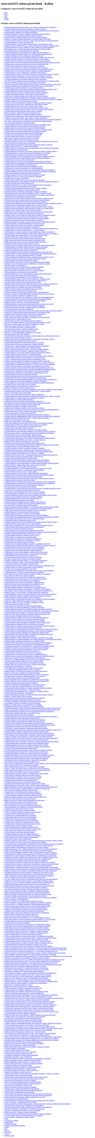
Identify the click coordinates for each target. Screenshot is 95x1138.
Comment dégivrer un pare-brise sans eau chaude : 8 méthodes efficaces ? (26, 654)
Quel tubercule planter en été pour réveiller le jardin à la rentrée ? (23, 35)
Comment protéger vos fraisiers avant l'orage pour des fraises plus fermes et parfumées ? (30, 481)
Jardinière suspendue (10, 1124)
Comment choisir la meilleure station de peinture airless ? (21, 748)
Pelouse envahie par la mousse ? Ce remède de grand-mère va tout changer (26, 968)
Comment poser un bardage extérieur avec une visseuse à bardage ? (24, 87)
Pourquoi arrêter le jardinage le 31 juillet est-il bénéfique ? (21, 32)
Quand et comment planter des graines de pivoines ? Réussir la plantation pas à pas (28, 943)
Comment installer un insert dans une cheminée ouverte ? (21, 780)
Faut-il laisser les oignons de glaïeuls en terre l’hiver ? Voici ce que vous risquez (27, 974)
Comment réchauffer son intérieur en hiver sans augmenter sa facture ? (25, 493)
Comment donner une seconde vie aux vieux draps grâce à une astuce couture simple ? (29, 195)
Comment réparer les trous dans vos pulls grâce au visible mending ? (24, 225)
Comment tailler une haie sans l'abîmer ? (16, 149)
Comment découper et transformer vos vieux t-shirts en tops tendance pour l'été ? (28, 76)
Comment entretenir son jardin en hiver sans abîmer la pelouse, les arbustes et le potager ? (30, 594)
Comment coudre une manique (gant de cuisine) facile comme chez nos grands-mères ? (29, 245)
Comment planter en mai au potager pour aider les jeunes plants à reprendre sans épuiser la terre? (32, 488)
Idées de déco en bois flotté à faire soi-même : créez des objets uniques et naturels (28, 996)
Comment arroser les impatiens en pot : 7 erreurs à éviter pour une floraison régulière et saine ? (32, 45)
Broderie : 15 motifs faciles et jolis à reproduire (18, 696)
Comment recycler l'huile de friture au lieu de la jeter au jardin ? (23, 210)
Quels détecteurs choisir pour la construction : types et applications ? (24, 706)
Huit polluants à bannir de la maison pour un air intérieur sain (22, 404)
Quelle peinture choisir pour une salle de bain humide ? (20, 818)
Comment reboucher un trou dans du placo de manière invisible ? (23, 1021)
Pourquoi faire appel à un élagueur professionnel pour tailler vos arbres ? (25, 966)
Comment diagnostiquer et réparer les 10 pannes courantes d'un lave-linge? (26, 745)
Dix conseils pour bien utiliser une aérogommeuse (19, 309)
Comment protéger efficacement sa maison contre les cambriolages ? (24, 527)
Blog (5, 1129)
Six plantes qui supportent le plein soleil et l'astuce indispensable (23, 134)
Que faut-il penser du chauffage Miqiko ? (16, 1099)
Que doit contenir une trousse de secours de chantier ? (20, 143)
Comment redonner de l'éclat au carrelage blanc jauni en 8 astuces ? (24, 411)
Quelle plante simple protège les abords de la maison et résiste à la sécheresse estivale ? (29, 156)
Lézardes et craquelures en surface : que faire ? (18, 1072)
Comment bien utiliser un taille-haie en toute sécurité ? (20, 520)
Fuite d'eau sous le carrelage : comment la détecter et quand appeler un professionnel (29, 433)
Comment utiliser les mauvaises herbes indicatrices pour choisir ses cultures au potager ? (30, 431)
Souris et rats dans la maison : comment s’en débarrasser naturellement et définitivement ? (30, 973)
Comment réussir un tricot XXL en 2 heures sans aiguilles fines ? (23, 606)
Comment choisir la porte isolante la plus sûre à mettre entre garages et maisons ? (28, 1114)
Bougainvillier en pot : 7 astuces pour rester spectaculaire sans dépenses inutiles (27, 49)
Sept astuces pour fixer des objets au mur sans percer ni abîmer (22, 282)
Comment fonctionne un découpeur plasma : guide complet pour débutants (26, 758)
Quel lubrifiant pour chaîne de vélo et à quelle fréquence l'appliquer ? (24, 305)
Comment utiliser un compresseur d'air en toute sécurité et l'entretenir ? (25, 128)
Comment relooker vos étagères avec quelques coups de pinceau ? (23, 567)
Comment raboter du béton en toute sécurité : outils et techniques (23, 111)
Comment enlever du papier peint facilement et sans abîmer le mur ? (24, 584)
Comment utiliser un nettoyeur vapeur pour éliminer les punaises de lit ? (25, 377)
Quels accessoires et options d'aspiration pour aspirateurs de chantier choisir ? (27, 632)
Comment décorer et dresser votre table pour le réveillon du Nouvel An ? (25, 726)
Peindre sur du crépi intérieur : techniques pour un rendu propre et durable (26, 909)
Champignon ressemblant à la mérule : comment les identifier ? (22, 1067)
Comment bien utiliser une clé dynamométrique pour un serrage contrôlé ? (26, 649)
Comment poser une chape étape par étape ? (17, 334)
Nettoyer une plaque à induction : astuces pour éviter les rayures (23, 988)
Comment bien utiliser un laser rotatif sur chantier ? (19, 715)
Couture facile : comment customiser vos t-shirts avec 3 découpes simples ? (26, 96)
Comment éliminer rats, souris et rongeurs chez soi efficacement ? (23, 237)
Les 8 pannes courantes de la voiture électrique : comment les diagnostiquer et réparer (29, 646)
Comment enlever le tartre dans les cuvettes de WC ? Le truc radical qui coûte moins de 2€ (30, 951)
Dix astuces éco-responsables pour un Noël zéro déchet (20, 458)
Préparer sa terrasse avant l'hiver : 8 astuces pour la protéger (21, 302)
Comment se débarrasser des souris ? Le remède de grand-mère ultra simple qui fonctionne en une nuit (34, 959)
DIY (5, 16)
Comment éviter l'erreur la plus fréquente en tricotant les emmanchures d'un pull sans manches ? (32, 62)
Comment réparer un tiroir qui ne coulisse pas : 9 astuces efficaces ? (24, 344)
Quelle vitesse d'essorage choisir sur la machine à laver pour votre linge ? (25, 510)
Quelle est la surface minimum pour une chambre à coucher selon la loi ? (25, 797)
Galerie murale (8, 1122)
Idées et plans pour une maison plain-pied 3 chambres (20, 636)
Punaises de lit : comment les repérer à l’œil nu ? (18, 985)
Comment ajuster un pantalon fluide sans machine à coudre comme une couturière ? (28, 631)
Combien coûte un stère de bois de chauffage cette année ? (21, 914)
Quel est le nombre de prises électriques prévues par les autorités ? (23, 1115)
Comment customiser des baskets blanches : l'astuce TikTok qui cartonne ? (26, 554)
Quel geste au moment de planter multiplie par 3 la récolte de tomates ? (25, 684)
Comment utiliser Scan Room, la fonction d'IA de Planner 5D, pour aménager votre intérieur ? (31, 611)
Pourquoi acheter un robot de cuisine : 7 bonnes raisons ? (21, 471)
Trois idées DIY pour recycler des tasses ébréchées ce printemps (23, 176)
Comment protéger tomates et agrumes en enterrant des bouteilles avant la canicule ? (29, 356)
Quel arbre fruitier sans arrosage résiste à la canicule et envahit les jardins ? (26, 235)
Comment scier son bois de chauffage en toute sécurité (20, 186)
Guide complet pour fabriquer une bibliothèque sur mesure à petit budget (25, 381)
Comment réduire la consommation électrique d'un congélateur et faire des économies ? (29, 599)
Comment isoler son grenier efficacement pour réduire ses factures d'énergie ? (27, 461)
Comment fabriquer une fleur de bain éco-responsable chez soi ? (23, 498)
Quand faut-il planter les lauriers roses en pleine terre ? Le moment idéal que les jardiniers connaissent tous (35, 949)
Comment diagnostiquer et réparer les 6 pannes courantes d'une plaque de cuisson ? (28, 694)
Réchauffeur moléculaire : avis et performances (18, 1057)
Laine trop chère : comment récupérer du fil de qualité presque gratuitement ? (26, 346)
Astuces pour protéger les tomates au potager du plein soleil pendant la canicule (27, 322)
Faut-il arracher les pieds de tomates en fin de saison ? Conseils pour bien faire (27, 929)
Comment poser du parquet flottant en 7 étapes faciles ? (20, 165)
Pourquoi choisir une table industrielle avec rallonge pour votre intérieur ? (25, 983)
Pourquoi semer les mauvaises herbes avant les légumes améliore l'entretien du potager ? (30, 369)
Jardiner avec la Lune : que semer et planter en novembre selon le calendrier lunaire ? (29, 882)
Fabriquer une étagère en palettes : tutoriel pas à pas (19, 388)
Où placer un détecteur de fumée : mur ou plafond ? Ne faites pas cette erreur (26, 1025)
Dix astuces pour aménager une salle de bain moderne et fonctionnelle (24, 436)
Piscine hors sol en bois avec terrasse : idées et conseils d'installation (24, 1043)
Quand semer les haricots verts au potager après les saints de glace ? (24, 530)
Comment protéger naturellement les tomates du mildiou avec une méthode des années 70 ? (31, 284)
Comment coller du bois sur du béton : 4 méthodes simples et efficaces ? (25, 351)
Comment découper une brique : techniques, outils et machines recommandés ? (27, 450)
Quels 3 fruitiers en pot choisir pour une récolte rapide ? (20, 537)
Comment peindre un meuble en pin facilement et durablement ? (23, 538)
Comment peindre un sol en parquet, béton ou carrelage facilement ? (24, 267)
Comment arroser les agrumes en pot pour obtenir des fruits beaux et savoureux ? (28, 161)
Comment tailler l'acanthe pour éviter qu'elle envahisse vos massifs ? (24, 342)
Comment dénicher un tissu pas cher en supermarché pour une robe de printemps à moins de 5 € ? (33, 730)
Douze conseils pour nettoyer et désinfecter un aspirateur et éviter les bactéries (27, 317)
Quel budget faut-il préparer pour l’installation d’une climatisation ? (24, 1105)
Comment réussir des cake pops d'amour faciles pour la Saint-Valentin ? (25, 300)
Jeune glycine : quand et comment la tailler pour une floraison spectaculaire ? (26, 969)
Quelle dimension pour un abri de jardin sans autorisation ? (21, 837)
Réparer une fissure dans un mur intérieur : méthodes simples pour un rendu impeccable (30, 1015)
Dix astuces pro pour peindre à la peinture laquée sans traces (22, 490)
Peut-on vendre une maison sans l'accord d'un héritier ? (20, 1080)
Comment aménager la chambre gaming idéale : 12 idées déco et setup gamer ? (27, 589)
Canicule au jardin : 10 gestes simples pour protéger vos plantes (22, 255)
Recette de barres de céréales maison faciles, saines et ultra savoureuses (25, 465)
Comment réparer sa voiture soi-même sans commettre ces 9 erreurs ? (24, 398)
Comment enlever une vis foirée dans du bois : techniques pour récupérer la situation (29, 1006)
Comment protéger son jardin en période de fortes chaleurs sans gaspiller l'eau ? (27, 124)
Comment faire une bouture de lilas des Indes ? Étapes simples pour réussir (26, 939)
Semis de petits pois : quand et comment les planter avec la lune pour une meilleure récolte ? (31, 981)
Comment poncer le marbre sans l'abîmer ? (16, 178)
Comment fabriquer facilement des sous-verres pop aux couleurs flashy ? (25, 280)
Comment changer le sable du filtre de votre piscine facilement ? (23, 1042)
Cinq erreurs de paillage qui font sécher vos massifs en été (21, 564)
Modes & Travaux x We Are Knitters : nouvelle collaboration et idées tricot (26, 592)
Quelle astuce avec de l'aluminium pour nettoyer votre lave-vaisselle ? (24, 492)
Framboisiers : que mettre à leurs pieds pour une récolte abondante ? (24, 971)
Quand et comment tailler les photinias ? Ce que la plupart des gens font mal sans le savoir (30, 963)
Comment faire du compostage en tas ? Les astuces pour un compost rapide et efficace (29, 1026)
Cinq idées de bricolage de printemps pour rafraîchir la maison (22, 347)
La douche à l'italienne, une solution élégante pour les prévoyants (23, 901)
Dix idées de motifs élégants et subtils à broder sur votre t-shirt (22, 533)
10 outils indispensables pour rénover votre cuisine (19, 500)
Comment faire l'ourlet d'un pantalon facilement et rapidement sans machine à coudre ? (29, 339)
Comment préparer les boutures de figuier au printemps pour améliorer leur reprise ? (28, 634)
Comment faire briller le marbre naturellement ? (18, 839)
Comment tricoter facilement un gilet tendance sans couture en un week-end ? (27, 366)
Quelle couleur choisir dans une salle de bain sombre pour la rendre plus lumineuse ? (29, 876)
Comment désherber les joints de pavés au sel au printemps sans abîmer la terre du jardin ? (30, 495)
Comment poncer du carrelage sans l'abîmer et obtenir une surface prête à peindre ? (28, 206)
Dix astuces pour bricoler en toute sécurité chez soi (19, 183)
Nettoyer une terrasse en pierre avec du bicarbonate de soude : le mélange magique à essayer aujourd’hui (34, 953)
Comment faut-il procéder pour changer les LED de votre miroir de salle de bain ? (28, 1093)
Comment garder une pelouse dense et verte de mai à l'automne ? (23, 557)
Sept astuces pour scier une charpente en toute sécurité (20, 486)
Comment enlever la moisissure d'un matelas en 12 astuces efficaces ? (24, 357)
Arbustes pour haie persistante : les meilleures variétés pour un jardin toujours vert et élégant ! (31, 1040)
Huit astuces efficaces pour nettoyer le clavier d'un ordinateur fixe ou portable (27, 285)
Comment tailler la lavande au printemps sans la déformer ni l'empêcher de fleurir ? (28, 508)
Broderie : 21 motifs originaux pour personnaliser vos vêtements (23, 704)
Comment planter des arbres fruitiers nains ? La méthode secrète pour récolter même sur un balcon (33, 964)
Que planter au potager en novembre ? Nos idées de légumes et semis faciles (26, 889)
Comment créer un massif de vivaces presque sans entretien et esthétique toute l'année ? (29, 725)
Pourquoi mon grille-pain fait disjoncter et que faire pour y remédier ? (24, 453)
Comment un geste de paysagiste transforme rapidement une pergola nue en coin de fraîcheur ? (32, 30)
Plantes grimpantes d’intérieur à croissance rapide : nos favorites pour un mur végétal (29, 886)
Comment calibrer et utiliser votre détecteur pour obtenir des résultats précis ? (26, 731)
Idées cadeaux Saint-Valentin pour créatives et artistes (20, 326)
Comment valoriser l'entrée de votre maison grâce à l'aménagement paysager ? (27, 644)
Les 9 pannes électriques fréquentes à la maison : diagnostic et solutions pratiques (28, 688)
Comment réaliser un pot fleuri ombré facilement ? (19, 399)
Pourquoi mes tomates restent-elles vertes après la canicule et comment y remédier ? (28, 77)
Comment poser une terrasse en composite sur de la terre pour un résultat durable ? (28, 865)
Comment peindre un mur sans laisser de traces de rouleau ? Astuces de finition (27, 941)
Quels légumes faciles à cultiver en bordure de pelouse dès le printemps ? (25, 760)
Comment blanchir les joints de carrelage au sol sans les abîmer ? (23, 777)
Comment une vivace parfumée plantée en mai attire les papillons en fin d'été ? (27, 543)
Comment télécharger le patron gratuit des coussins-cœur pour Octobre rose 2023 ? (28, 252)
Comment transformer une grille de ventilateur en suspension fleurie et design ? (27, 34)
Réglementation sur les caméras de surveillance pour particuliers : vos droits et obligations (30, 1005)
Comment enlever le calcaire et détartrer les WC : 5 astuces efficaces (24, 230)
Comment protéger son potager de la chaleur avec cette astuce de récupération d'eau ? (29, 297)
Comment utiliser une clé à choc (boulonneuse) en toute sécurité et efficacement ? (28, 274)
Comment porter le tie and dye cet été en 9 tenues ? (19, 428)
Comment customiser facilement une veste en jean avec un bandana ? (24, 547)
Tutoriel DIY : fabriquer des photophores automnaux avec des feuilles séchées (27, 312)
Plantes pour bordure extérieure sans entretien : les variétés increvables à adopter (27, 894)
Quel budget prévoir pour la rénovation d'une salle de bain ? (21, 761)
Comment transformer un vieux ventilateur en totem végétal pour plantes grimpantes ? (29, 47)
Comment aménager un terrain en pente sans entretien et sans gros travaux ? (26, 921)
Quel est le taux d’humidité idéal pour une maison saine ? (21, 790)
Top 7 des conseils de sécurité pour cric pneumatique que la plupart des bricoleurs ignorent (30, 879)
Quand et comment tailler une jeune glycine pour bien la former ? (23, 934)
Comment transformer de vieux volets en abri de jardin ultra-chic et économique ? (28, 185)
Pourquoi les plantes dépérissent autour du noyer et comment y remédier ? (26, 188)
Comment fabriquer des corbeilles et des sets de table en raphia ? (23, 287)
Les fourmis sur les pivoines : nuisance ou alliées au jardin (21, 329)
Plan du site (7, 1132)
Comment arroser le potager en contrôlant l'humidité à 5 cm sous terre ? (25, 676)
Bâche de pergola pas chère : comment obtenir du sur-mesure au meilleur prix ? (27, 788)
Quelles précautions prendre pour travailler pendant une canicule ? (23, 289)
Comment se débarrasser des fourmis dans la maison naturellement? (24, 993)
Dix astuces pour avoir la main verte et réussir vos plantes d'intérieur (24, 549)
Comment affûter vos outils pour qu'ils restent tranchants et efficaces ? (24, 698)
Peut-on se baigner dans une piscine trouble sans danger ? (21, 275)
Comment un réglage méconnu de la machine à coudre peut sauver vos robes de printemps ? (31, 738)
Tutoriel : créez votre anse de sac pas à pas (16, 419)
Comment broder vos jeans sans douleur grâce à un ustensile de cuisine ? (25, 131)
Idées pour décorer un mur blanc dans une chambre (19, 832)
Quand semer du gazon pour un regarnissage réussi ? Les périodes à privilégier (27, 926)
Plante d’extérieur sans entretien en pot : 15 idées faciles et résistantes (24, 767)
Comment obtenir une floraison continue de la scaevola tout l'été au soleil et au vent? (29, 733)
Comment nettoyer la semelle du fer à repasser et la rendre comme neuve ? (26, 671)
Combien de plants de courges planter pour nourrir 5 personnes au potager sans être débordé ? (31, 741)
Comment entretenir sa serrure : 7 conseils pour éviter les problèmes (24, 470)
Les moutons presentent (11, 1120)
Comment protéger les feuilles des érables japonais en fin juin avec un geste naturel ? (29, 208)
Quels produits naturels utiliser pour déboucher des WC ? (21, 803)
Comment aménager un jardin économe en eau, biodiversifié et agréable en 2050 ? (28, 54)
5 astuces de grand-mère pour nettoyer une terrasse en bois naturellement (25, 907)
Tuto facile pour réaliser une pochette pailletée (17, 393)
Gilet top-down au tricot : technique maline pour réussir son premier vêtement (27, 200)
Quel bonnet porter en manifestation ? (15, 265)
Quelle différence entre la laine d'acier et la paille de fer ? (21, 555)
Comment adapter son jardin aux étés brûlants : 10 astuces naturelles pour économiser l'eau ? (31, 228)
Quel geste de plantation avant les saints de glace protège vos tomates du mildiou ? (28, 750)
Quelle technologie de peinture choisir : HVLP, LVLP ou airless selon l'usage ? (27, 770)
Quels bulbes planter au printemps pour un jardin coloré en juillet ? (23, 668)
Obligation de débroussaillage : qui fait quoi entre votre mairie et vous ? (25, 587)
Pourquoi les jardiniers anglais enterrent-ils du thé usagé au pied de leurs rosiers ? (28, 376)
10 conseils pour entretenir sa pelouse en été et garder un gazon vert (24, 220)
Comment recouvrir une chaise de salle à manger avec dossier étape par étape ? (27, 924)
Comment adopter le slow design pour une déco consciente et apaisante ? (25, 579)
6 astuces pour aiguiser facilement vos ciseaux (17, 337)
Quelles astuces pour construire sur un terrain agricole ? (20, 830)
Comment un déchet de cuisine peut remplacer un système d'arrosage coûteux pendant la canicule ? (33, 310)
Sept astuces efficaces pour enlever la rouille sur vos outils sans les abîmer (26, 154)
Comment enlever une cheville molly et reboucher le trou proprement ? (25, 1016)
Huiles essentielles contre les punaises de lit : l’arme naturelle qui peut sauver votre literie (30, 954)
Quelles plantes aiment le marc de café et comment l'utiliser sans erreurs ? (25, 242)
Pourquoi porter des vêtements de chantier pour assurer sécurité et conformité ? (27, 361)
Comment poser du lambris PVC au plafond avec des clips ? (22, 822)
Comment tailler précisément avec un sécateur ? (18, 666)
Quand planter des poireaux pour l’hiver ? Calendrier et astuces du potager (26, 931)
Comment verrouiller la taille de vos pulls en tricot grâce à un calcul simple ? (26, 59)
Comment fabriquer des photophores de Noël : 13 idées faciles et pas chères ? (27, 418)
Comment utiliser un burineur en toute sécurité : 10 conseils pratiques (24, 641)
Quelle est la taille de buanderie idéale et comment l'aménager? (22, 597)
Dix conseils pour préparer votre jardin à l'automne (19, 575)
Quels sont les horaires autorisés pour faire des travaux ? (20, 341)
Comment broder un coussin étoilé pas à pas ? (17, 319)
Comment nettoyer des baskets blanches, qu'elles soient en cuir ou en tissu (26, 1077)
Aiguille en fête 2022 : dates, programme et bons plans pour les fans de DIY (26, 681)
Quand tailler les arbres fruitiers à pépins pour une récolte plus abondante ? (26, 860)
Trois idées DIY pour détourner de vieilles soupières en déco (22, 190)
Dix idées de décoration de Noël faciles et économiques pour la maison (25, 701)
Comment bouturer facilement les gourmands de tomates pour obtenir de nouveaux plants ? (31, 522)
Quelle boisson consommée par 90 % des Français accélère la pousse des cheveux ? (28, 525)
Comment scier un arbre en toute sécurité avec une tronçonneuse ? (23, 168)
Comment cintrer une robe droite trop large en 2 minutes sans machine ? (25, 664)
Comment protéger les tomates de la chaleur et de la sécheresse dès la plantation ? (28, 642)
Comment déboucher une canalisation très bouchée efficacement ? (23, 807)
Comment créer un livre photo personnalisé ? (17, 922)
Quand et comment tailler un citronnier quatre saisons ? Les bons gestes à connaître (28, 936)
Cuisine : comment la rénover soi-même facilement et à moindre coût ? (25, 877)
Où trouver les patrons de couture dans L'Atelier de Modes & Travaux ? (25, 258)
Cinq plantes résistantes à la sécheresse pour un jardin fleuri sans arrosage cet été (27, 468)
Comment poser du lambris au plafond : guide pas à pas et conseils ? (24, 408)
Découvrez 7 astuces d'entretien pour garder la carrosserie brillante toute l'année (27, 39)
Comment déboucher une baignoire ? (15, 1048)
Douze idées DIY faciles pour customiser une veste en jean (21, 441)
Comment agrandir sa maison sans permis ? (17, 1050)
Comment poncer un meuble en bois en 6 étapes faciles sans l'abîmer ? (24, 621)
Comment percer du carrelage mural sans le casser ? (19, 813)
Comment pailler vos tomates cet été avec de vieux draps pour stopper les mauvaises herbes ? (31, 40)
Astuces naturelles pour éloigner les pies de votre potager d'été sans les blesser (27, 262)
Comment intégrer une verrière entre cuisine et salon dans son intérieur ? (25, 842)
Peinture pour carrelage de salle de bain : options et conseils (21, 986)
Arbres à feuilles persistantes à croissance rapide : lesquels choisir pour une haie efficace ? (30, 852)
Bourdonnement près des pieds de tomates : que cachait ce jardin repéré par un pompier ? (30, 27)
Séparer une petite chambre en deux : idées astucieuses (20, 1052)
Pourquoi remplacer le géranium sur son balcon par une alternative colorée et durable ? (29, 626)
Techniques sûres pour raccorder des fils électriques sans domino (23, 476)
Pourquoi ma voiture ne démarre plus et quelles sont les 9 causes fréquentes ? (26, 292)
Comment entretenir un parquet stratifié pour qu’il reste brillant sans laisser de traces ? (29, 874)
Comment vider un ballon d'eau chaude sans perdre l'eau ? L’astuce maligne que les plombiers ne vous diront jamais (38, 956)
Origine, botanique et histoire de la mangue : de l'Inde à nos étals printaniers (26, 349)
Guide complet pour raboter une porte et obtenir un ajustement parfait (24, 240)
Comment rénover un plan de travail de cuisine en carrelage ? (22, 792)
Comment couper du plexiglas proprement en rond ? (19, 810)
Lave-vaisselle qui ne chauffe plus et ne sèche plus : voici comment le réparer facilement (30, 1033)
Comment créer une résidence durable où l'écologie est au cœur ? (23, 627)
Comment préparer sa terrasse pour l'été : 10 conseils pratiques (22, 354)
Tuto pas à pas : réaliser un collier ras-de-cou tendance (20, 413)
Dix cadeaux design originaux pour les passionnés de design (22, 678)
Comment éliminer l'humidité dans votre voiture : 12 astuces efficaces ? (25, 440)
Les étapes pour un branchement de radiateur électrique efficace (23, 1018)
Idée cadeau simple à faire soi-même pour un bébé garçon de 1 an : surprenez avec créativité (31, 1038)
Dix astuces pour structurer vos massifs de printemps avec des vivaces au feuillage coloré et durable (33, 389)
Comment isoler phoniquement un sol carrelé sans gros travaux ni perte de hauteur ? (28, 845)
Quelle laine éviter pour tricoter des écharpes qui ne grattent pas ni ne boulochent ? (28, 211)
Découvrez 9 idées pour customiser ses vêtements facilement (22, 673)
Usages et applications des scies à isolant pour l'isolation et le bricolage (25, 82)
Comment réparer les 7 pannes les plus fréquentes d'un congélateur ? (24, 572)
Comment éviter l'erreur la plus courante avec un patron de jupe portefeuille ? (26, 647)
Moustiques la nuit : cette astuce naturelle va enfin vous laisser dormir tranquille (27, 979)
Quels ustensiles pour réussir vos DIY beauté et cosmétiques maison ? (24, 518)
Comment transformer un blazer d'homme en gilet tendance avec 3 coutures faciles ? (29, 86)
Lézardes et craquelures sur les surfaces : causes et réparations (22, 1110)
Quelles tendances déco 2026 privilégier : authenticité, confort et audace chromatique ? (29, 735)
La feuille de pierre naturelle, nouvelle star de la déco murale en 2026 (24, 783)
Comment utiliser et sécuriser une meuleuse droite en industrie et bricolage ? (26, 92)
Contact (6, 1127)
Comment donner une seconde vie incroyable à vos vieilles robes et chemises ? (27, 746)
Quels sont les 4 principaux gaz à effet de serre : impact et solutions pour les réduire (28, 1008)
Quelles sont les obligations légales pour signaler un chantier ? (22, 173)
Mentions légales (9, 1135)
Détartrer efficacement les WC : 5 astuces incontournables (21, 146)
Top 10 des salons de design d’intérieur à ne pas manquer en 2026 (23, 661)
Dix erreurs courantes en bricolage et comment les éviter (20, 295)
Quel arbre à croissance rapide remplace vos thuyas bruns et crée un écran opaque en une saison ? (32, 84)
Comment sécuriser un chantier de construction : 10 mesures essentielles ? (25, 191)
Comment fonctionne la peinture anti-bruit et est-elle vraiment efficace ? (25, 503)
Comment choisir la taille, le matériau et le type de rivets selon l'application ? (26, 740)
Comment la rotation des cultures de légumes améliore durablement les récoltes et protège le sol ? (32, 708)
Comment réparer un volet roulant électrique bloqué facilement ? (23, 793)
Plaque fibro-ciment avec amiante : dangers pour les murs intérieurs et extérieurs (27, 1058)
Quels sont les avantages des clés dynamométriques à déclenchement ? (25, 658)
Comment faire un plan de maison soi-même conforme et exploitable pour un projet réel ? (30, 855)
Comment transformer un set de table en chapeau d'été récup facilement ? (25, 79)
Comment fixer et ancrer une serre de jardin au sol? (19, 160)
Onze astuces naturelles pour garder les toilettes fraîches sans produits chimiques (27, 299)
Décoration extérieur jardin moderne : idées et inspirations (21, 1070)
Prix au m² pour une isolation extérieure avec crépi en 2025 (21, 916)
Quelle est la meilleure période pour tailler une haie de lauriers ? (22, 812)
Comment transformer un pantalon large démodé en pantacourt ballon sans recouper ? (29, 163)
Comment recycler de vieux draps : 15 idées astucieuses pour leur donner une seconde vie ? (31, 455)
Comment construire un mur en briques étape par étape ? (20, 101)
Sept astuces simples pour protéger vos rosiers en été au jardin (22, 269)
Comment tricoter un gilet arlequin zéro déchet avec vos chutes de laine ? (25, 205)
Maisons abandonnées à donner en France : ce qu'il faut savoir (22, 1062)
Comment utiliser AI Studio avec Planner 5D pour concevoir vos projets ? (26, 424)
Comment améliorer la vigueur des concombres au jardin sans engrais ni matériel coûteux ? (30, 151)
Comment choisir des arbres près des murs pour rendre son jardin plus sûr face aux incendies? (31, 74)
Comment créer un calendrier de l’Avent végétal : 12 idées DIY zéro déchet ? (26, 371)
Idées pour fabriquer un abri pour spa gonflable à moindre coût (22, 805)
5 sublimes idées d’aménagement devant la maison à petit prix (22, 824)
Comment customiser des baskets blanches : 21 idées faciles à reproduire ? (26, 560)
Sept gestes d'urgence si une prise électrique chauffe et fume (21, 446)
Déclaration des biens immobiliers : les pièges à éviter (20, 1068)
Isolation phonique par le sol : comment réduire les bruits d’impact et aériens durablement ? (30, 849)
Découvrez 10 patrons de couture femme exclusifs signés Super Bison (24, 238)
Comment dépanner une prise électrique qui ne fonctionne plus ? (23, 426)
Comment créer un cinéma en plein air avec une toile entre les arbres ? (24, 180)
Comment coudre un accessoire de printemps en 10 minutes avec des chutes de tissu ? (29, 656)
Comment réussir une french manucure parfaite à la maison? (21, 512)
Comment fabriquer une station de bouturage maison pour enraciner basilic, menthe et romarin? (32, 396)
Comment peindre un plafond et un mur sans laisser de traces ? (22, 778)
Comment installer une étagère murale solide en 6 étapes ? (21, 260)
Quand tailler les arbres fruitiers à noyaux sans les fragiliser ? (22, 772)
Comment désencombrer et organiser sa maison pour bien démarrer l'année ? (26, 743)
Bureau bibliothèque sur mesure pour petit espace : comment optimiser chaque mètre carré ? (31, 787)
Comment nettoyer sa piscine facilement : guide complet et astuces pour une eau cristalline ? (31, 233)
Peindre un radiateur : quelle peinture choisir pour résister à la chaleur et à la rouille (28, 637)
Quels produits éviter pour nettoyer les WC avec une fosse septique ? (24, 270)
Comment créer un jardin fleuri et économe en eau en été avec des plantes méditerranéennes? (31, 409)
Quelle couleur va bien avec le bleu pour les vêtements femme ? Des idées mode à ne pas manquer (33, 1036)
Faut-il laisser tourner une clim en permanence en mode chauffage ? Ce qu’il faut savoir (29, 919)
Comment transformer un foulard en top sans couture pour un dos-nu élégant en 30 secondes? (31, 148)
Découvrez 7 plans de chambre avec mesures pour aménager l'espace (24, 619)
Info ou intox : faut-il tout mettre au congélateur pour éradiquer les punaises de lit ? (28, 590)
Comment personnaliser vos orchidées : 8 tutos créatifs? (20, 406)
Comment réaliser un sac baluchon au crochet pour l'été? (20, 272)
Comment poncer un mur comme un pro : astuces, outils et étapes (23, 106)
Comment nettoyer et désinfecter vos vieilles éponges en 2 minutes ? (24, 485)
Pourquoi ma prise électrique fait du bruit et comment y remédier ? (23, 497)
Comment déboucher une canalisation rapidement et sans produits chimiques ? (27, 414)
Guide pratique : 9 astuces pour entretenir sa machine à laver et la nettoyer (26, 552)
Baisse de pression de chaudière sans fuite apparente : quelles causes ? (24, 800)
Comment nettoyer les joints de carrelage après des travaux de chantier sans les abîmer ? (30, 862)
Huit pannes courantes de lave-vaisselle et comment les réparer (22, 559)
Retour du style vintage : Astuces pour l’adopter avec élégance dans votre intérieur (28, 946)
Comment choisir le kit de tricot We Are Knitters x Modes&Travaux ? (24, 582)
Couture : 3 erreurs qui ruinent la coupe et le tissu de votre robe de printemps (26, 768)
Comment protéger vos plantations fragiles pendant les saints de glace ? (25, 502)
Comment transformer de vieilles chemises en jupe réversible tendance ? (25, 91)
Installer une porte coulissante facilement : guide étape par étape (23, 315)
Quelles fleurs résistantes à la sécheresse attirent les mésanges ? (22, 699)
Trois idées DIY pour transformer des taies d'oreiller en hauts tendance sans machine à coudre (31, 81)
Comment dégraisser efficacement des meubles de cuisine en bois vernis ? (25, 944)
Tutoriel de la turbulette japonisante (14, 1125)
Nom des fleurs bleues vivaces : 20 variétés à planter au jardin (22, 782)
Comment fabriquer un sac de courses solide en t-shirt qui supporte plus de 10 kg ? (28, 44)
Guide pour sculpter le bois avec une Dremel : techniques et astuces (24, 602)
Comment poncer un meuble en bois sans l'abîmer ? (19, 542)
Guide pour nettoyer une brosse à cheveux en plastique (20, 1087)
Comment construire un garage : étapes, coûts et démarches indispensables (26, 473)
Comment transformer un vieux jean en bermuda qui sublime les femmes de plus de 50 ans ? (31, 141)
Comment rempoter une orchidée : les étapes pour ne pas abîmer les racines (26, 991)
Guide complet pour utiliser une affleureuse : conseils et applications (24, 607)
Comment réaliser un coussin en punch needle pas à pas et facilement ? (25, 314)
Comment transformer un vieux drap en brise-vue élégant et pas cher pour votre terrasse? (30, 171)
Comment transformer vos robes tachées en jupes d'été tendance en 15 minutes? (27, 153)
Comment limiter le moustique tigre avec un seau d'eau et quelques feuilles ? (26, 691)
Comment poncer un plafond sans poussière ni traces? (20, 196)
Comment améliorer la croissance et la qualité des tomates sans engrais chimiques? (28, 609)
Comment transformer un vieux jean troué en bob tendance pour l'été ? (25, 126)
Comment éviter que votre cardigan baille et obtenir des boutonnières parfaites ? (27, 352)
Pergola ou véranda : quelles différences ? (16, 899)
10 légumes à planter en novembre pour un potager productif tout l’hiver (25, 896)
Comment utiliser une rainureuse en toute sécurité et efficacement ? (23, 133)
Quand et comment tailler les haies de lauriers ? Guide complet (22, 829)
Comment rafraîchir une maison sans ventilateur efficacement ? (22, 835)
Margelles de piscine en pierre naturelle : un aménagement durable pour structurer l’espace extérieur (33, 840)
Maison (6, 19)
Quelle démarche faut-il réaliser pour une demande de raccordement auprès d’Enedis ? (29, 1100)
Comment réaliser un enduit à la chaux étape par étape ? (20, 466)
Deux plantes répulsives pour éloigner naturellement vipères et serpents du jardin (27, 193)
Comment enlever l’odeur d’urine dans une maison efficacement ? (23, 1090)
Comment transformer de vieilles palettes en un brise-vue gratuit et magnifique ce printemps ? (31, 181)
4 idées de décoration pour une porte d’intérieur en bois (20, 802)
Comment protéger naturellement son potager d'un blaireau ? (22, 651)
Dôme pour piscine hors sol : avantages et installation (19, 1045)
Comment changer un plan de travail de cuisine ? (18, 825)
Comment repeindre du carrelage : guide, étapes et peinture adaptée (24, 562)
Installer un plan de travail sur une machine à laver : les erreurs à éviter (24, 1031)
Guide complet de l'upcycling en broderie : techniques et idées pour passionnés (27, 574)
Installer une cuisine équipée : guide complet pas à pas (20, 421)
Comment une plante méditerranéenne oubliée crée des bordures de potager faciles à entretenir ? (32, 416)
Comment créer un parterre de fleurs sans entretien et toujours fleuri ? (24, 911)
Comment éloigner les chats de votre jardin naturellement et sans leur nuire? (26, 108)
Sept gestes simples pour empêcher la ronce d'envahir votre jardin (23, 277)
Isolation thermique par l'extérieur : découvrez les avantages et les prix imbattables (28, 1030)
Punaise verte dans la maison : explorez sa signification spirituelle (23, 1063)
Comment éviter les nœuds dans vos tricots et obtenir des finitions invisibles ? (27, 218)
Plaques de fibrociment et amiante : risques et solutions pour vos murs (24, 1097)
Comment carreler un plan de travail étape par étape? (19, 480)
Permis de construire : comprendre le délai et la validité (20, 1102)
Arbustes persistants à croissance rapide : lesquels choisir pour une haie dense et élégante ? (30, 897)
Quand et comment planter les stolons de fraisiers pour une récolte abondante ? (27, 892)
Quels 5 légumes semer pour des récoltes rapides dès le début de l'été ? (25, 577)
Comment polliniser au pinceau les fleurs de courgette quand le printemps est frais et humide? (31, 463)
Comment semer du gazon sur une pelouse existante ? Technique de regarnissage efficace (30, 938)
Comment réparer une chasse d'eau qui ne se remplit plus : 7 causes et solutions (27, 391)
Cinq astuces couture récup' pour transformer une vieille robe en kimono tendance (28, 121)
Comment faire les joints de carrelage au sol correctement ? (21, 820)
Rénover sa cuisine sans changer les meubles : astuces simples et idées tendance (27, 906)
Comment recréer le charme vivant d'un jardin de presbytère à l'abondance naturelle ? (29, 475)
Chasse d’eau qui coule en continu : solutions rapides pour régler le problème (26, 1000)
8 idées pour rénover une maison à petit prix (17, 604)
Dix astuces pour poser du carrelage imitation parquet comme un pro (24, 443)
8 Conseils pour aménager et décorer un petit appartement (21, 1055)
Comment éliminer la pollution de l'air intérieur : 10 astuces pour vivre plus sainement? (29, 364)
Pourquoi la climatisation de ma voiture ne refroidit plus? (20, 250)
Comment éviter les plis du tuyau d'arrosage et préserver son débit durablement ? (27, 71)
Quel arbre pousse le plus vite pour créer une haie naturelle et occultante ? (25, 887)
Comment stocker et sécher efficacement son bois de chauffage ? (23, 320)
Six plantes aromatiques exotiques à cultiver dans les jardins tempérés (24, 94)
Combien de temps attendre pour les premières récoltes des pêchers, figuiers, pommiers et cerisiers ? (33, 203)
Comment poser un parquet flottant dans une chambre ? (20, 815)
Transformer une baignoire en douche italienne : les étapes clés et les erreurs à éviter (28, 872)
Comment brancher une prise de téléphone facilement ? (20, 1013)
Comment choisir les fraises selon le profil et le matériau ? (21, 683)
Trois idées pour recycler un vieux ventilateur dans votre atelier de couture (26, 104)
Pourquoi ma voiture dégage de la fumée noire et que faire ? (21, 243)
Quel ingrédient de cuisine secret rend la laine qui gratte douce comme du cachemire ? (29, 232)
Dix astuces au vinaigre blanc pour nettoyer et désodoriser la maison (24, 324)
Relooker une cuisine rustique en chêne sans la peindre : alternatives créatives (27, 1047)
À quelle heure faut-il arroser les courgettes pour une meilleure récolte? (25, 248)
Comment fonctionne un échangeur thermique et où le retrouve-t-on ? (24, 223)
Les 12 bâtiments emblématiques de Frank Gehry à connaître (22, 669)
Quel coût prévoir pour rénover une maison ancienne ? (20, 798)
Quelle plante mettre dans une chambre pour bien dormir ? (21, 827)
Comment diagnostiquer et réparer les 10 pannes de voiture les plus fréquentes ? (27, 612)
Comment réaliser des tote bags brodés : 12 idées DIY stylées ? (22, 689)
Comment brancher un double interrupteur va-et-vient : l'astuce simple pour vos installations (31, 995)
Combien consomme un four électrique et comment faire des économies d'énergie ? (28, 736)
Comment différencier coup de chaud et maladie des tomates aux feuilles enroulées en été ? (30, 89)
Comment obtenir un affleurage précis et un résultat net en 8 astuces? (24, 624)
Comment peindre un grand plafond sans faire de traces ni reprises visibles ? (26, 847)
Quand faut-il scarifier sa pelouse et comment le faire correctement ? (24, 213)
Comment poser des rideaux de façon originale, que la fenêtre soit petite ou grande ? (28, 881)
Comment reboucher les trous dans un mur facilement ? (20, 817)
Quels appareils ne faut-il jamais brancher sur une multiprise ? (22, 580)
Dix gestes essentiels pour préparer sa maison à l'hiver (20, 331)
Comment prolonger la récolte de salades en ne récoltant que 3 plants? (24, 175)
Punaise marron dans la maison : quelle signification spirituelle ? (23, 1060)
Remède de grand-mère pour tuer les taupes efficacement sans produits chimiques (28, 850)
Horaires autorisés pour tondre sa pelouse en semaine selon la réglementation (26, 912)
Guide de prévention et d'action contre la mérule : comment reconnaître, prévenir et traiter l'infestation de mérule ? (37, 1104)
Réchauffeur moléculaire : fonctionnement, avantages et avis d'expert (24, 1109)
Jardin (6, 17)
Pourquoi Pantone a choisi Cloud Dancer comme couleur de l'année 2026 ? (26, 751)
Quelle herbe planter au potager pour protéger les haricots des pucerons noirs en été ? (29, 304)
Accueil (6, 1134)
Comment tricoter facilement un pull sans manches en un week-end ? (24, 66)
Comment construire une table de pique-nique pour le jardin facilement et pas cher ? (28, 367)
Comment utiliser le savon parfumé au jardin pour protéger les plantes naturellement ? (29, 383)
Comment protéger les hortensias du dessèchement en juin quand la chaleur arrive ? (28, 451)
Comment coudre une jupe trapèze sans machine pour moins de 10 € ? (24, 721)
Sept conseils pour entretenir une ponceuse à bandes (19, 123)
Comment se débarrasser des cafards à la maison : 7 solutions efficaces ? (25, 29)
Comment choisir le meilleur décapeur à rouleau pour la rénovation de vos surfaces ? (29, 723)
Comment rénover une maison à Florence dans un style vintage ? (23, 652)
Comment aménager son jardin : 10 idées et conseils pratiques (22, 513)
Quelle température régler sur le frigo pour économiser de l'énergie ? (24, 663)
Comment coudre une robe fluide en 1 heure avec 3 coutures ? (22, 136)
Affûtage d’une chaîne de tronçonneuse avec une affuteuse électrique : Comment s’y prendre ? (31, 1073)
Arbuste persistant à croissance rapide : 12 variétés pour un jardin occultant (26, 773)
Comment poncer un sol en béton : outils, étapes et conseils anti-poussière (25, 118)
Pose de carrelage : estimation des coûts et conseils (19, 1117)
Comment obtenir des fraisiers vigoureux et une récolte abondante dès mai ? (26, 617)
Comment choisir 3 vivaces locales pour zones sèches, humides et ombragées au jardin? (29, 215)
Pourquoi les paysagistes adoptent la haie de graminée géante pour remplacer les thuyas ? (30, 97)
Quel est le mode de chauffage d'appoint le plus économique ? (22, 1083)
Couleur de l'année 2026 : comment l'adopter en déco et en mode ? (23, 686)
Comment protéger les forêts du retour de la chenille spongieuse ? (23, 550)
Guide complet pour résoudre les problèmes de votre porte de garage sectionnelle (28, 1095)
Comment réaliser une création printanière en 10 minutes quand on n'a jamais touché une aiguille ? (33, 639)
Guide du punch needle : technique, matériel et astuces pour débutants (24, 307)
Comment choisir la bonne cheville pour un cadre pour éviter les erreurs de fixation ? (29, 1003)
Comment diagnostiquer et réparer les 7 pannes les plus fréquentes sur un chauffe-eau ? (29, 483)
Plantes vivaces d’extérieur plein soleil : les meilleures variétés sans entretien (26, 891)
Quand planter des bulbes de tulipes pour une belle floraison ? (22, 775)
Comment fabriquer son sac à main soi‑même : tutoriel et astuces (23, 435)
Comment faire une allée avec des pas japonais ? (18, 1075)
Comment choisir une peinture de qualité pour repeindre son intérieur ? (25, 720)
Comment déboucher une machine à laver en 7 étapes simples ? (22, 523)
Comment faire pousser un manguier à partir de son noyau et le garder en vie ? (27, 884)
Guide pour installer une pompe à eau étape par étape (19, 327)
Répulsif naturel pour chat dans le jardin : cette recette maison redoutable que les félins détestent (32, 961)
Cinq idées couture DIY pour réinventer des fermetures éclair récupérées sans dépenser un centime (33, 99)
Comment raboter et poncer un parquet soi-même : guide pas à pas (23, 456)
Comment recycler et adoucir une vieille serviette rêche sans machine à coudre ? (27, 116)
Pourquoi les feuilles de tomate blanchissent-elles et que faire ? (22, 585)
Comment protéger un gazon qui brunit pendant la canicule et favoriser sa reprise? (28, 129)
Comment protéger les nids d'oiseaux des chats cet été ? (20, 290)
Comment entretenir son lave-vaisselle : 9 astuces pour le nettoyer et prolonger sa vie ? (29, 565)
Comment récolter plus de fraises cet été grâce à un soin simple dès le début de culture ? (29, 438)
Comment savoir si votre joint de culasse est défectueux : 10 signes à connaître (27, 263)
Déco (6, 14)
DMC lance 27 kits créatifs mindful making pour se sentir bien (22, 332)
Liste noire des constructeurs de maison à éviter (18, 1085)
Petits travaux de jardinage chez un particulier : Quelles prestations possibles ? (27, 958)
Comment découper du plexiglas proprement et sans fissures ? (22, 227)
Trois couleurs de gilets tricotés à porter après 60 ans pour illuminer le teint (26, 372)
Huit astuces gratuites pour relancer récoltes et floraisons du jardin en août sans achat (29, 57)
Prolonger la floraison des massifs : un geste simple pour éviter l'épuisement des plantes (29, 222)
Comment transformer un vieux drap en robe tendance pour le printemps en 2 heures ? (29, 755)
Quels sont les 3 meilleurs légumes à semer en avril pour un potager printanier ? (27, 659)
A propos (7, 1130)
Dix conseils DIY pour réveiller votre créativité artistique (20, 505)
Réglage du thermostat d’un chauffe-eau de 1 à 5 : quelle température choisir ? (27, 917)
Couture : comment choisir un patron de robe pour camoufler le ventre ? (25, 359)
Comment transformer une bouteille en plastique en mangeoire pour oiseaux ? (27, 460)
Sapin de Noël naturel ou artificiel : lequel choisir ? (19, 693)
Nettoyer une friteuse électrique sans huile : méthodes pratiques (22, 1082)
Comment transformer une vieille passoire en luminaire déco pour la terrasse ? (27, 52)
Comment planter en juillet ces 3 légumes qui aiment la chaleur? (23, 114)
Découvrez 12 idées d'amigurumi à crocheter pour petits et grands (23, 601)
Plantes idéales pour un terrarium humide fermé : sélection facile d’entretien (26, 927)
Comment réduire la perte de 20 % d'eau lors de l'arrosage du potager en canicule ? (28, 144)
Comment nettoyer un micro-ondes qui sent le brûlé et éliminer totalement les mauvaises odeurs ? (32, 869)
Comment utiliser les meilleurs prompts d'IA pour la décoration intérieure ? (26, 37)
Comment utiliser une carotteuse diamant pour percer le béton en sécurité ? (26, 247)
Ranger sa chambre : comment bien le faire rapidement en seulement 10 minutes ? (28, 902)
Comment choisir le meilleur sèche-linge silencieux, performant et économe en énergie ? (30, 545)
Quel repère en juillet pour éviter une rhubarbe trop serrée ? (21, 139)
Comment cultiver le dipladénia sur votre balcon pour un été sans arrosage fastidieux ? (29, 570)
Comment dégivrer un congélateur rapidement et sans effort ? (22, 990)
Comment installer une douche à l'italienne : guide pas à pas (21, 535)
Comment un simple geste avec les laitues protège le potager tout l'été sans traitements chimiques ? (33, 119)
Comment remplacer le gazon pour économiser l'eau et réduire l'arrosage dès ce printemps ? (31, 716)
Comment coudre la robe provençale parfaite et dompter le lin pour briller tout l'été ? (28, 69)
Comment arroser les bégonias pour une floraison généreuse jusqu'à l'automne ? (27, 61)
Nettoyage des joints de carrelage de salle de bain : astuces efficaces (24, 1078)
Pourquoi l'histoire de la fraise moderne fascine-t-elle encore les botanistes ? (26, 515)
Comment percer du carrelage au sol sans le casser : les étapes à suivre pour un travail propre (31, 1011)
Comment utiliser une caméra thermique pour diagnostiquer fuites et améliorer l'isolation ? (30, 253)
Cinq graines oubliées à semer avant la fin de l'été (18, 42)
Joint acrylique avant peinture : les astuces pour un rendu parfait (23, 1020)
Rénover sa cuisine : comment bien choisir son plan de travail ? (22, 113)
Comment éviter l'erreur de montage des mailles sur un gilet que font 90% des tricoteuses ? (30, 379)
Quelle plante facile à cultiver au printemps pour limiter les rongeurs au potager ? (27, 595)
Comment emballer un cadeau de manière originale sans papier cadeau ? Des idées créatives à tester (33, 1028)
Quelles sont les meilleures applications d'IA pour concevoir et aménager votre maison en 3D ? (32, 710)
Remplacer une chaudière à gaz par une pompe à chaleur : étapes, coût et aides (27, 756)
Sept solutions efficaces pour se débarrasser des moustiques (21, 51)
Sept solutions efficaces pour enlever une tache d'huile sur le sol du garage (26, 217)
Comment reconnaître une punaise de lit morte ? (18, 1065)
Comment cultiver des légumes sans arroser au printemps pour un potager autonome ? (29, 362)
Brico (6, 12)
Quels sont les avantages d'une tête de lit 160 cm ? (19, 528)
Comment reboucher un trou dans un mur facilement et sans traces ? (24, 401)
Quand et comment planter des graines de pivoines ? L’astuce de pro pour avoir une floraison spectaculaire (35, 948)
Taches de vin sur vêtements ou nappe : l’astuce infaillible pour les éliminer (26, 978)
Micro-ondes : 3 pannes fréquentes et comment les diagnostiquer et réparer (26, 728)
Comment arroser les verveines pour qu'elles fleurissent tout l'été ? (23, 166)
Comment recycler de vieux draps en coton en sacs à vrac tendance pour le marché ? (29, 109)
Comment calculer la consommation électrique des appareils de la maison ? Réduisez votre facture (33, 1023)
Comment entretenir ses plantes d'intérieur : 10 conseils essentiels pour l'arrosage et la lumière (31, 507)
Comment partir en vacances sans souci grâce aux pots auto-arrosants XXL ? (26, 64)
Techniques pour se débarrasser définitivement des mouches (21, 1088)
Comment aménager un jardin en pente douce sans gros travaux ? (23, 795)
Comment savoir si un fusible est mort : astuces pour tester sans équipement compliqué (29, 1001)
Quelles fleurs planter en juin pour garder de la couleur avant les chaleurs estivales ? (28, 423)
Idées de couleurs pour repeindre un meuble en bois (19, 1092)
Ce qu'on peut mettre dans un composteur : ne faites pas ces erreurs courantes (26, 1035)
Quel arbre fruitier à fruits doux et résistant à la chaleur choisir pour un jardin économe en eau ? (32, 336)
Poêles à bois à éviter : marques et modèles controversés (20, 1112)
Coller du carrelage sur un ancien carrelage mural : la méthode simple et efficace (27, 976)
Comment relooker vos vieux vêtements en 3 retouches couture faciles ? (25, 72)
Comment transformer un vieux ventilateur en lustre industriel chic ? (24, 56)
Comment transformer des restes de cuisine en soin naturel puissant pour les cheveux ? (29, 478)
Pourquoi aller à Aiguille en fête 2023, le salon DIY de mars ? (22, 713)
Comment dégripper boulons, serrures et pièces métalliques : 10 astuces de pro (27, 279)
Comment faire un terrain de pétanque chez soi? (18, 1053)
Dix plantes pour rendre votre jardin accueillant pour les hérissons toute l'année (27, 403)
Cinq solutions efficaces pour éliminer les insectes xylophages (22, 703)
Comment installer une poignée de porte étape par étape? (20, 374)
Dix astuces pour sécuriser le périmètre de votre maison (20, 569)
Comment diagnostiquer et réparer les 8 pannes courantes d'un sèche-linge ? (26, 753)
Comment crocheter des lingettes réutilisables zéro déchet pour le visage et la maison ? (29, 294)
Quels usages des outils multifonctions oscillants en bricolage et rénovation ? (26, 674)
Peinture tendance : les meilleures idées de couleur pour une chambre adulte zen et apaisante (31, 867)
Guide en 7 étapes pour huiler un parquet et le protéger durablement (24, 394)
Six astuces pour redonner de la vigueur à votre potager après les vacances (26, 67)
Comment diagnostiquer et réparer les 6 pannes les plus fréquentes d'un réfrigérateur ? (29, 711)
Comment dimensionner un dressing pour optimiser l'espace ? (22, 718)
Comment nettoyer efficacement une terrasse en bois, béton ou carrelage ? (25, 201)
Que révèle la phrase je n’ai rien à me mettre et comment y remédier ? (24, 448)
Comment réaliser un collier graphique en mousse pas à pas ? (22, 386)
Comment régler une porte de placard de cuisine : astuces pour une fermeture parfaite (29, 1010)
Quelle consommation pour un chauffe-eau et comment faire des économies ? (26, 679)
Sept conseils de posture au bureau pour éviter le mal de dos (21, 138)
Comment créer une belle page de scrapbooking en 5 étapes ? (22, 540)
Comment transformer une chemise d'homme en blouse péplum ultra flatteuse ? (27, 158)
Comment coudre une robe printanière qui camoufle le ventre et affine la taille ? (27, 622)
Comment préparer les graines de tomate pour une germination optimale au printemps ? (29, 170)
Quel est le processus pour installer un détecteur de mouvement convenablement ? (28, 1107)
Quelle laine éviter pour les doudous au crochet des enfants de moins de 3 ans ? (27, 614)
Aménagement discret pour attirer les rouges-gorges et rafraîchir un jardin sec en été (28, 198)
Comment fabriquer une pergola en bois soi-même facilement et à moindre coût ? (28, 859)
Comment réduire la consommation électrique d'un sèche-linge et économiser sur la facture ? (31, 629)
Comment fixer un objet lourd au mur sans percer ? (19, 808)
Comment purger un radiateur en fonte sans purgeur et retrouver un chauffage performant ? (30, 854)
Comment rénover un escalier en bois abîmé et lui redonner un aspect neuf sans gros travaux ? (31, 864)
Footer (6, 1119)
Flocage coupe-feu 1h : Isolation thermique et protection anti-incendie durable (27, 904)
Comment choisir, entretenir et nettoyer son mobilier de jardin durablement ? (26, 933)
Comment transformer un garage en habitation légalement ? (21, 834)
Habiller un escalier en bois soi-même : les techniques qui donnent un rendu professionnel (30, 870)
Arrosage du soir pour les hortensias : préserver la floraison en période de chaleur (28, 102)
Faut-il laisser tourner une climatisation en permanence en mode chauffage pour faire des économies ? (34, 844)
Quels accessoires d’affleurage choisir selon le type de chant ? (22, 616)
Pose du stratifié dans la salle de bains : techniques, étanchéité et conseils (25, 429)
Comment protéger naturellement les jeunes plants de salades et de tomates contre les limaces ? (31, 445)
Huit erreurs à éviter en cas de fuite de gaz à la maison (20, 384)
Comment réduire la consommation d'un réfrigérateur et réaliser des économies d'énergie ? (30, 532)
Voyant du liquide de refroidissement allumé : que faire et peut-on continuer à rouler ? (29, 257)
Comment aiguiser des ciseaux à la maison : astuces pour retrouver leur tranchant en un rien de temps (33, 998)
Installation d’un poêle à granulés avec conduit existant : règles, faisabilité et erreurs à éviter (31, 857)
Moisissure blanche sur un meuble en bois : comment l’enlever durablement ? (26, 785)
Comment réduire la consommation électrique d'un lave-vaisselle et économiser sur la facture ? (31, 517)
